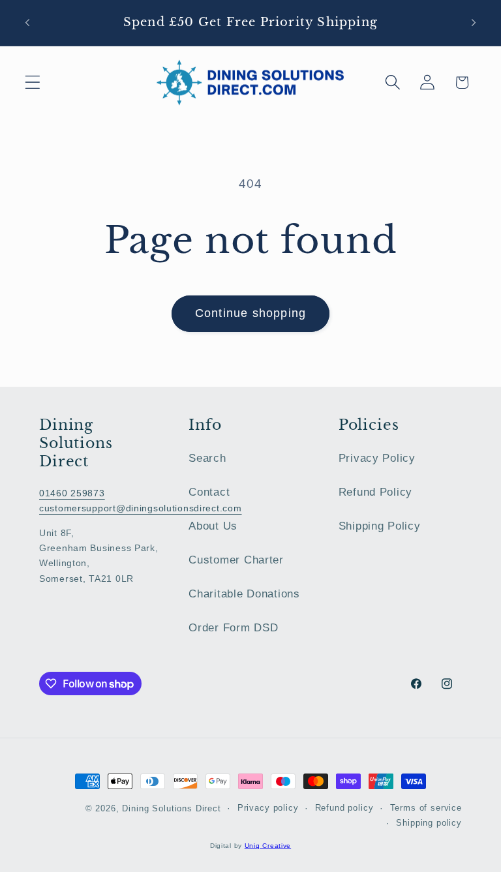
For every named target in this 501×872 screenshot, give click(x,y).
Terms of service (426, 808)
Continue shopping (250, 313)
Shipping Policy (380, 526)
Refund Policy (375, 492)
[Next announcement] (473, 22)
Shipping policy (429, 823)
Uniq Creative (268, 845)
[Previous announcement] (27, 22)
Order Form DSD (233, 628)
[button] (33, 82)
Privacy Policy (377, 458)
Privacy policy (268, 808)
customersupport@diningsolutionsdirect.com (140, 508)
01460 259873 (72, 493)
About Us (213, 526)
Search (207, 458)
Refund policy (344, 808)
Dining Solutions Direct (171, 808)
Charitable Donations (244, 594)
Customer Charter (236, 560)
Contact (209, 492)
